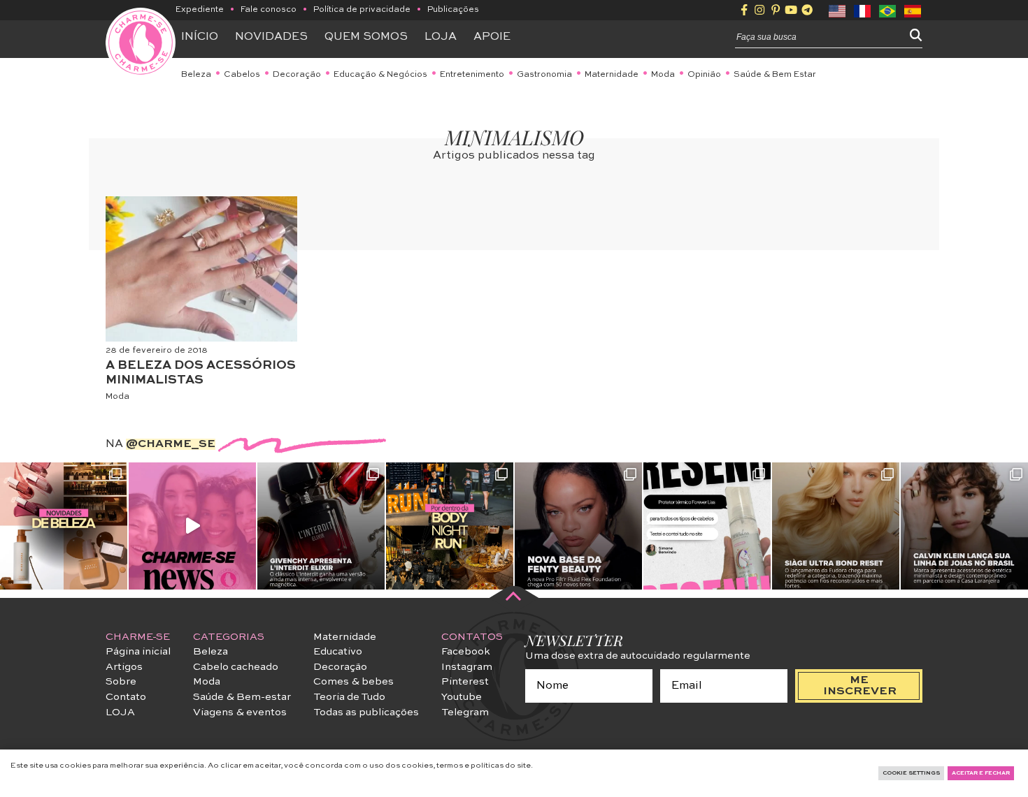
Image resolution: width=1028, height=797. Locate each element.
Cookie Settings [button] (911, 773)
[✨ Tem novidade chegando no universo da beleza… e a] (63, 526)
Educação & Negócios (380, 75)
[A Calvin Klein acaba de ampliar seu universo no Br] (964, 526)
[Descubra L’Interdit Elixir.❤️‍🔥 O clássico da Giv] (321, 526)
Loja (440, 37)
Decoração (297, 75)
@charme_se (170, 444)
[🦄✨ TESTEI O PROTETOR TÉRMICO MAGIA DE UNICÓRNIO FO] (707, 526)
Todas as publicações (366, 712)
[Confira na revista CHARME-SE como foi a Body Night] (449, 526)
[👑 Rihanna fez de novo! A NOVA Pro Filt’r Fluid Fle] (578, 526)
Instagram (466, 667)
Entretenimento (472, 75)
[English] (838, 9)
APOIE (492, 37)
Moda (663, 75)
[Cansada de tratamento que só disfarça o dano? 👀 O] (835, 526)
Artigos (124, 667)
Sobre (121, 682)
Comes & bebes (353, 682)
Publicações (453, 10)
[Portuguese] (888, 9)
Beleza (196, 75)
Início (199, 37)
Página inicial (138, 652)
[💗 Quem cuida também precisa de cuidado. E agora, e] (192, 526)
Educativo (337, 652)
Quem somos (366, 37)
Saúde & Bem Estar (775, 75)
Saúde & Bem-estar (242, 697)
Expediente (200, 10)
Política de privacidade (362, 10)
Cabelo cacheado (235, 667)
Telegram (465, 712)
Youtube (461, 697)
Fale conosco (269, 10)
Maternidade (611, 75)
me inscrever (860, 686)
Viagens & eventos (240, 712)
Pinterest (465, 682)
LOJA (120, 712)
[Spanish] (913, 9)
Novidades (271, 37)
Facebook (465, 652)
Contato (126, 697)
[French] (863, 9)
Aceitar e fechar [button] (981, 773)
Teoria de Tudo (349, 697)
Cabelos (242, 75)
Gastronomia (544, 75)
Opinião (704, 75)
